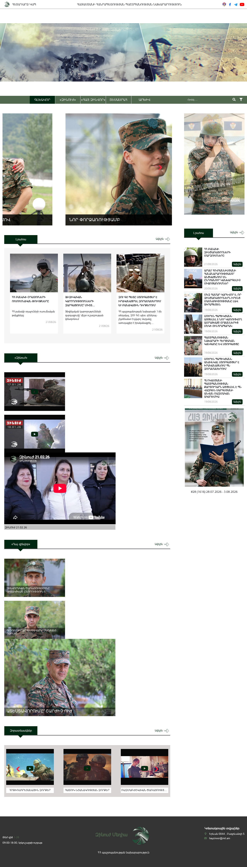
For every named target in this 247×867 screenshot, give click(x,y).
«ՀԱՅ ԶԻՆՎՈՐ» (93, 100)
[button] (159, 167)
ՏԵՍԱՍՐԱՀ (118, 100)
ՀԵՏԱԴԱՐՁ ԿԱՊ (24, 4)
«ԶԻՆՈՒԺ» (68, 100)
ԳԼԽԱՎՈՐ (42, 100)
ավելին (160, 238)
